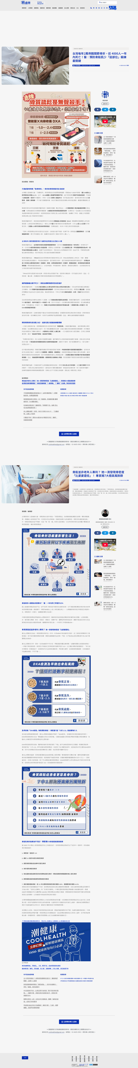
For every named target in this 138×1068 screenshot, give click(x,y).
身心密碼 (66, 8)
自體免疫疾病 (79, 981)
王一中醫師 (84, 978)
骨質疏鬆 (63, 393)
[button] (97, 109)
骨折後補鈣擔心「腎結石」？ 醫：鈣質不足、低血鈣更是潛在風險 (41, 965)
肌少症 (70, 395)
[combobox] (107, 2)
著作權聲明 (84, 1058)
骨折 (80, 395)
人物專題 (30, 8)
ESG (78, 8)
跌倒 (84, 393)
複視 (85, 981)
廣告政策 (96, 1059)
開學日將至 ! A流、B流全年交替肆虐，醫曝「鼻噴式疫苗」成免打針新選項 (109, 180)
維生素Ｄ (75, 393)
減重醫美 (60, 8)
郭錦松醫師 (90, 981)
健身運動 (54, 8)
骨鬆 (73, 395)
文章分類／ (76, 48)
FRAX (88, 393)
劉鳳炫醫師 (70, 978)
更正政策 (93, 1059)
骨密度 (62, 395)
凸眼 (65, 978)
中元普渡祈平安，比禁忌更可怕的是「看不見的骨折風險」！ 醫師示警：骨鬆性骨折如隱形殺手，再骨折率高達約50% (109, 166)
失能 (66, 395)
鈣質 (77, 395)
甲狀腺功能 (64, 981)
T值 (91, 393)
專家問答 (24, 8)
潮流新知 (82, 8)
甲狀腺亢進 (91, 978)
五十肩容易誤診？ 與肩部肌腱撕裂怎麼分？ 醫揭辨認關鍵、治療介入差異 (109, 140)
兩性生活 (72, 8)
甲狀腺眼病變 (71, 981)
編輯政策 (89, 1059)
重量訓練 (84, 395)
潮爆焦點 (36, 8)
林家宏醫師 (77, 978)
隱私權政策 (80, 1058)
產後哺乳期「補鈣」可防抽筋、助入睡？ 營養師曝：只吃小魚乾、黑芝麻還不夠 (45, 968)
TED (62, 978)
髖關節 (80, 393)
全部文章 (105, 104)
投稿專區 (76, 1059)
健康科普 (42, 8)
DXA (68, 393)
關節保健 (48, 8)
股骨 (71, 393)
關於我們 (72, 1059)
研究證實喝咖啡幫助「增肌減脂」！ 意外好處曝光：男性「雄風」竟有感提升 (109, 152)
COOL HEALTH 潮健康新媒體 (83, 1065)
